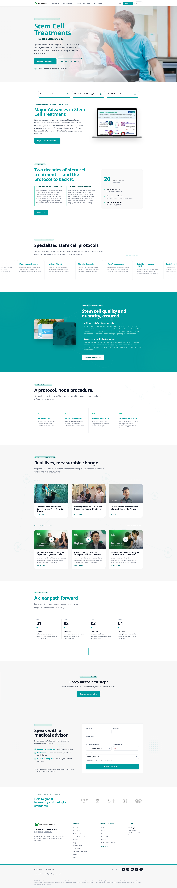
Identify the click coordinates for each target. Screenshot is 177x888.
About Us (101, 3)
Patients (78, 3)
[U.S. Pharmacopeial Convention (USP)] (84, 800)
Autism (103, 834)
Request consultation (70, 61)
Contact (128, 3)
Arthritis (104, 828)
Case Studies (77, 831)
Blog (94, 3)
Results (75, 840)
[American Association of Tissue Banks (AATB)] (138, 800)
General (103, 840)
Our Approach (77, 846)
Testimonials (77, 834)
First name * (89, 728)
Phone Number (117, 744)
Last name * (116, 728)
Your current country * (92, 744)
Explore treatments (45, 61)
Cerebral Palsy (105, 837)
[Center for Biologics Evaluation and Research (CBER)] (125, 800)
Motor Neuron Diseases (108, 843)
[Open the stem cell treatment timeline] (117, 123)
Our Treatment (67, 3)
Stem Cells (86, 3)
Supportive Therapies (80, 852)
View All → (104, 846)
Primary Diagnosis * (91, 753)
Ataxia (103, 831)
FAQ (74, 857)
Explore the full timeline (47, 141)
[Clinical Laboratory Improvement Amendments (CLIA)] (98, 800)
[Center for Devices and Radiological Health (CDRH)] (111, 800)
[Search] (120, 3)
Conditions (55, 3)
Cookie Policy (50, 869)
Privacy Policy (38, 869)
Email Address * (90, 736)
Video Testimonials (79, 837)
